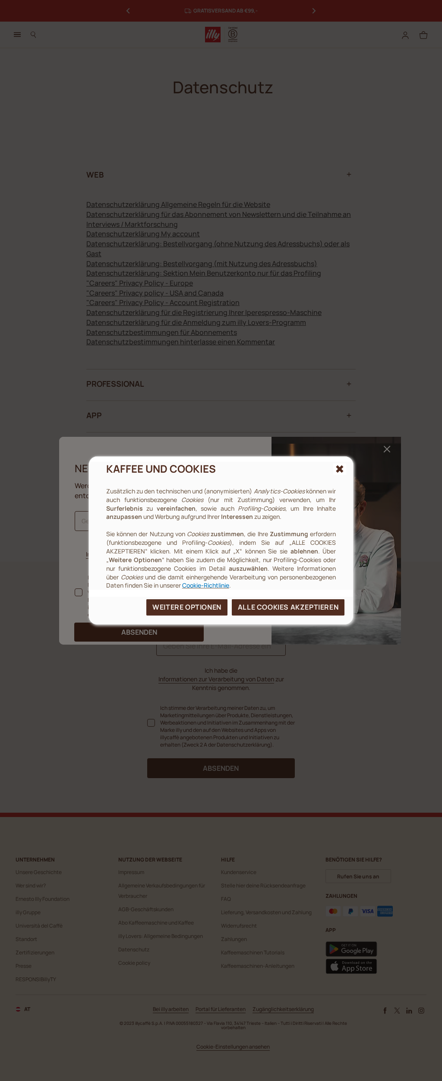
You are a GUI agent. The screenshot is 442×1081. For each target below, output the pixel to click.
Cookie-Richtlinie (205, 585)
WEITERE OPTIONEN (186, 607)
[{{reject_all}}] (340, 469)
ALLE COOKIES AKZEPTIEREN (288, 607)
